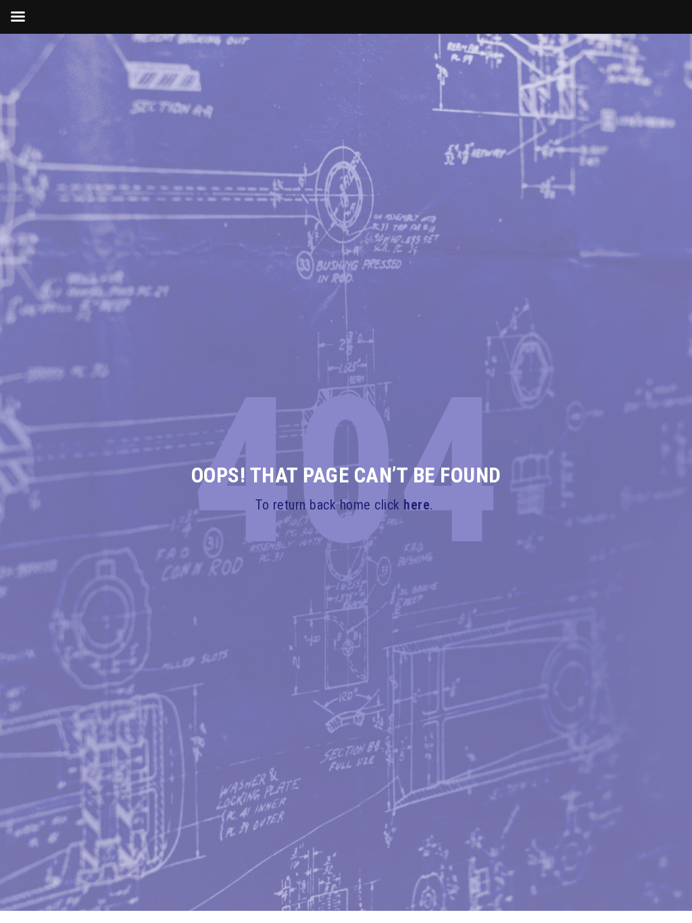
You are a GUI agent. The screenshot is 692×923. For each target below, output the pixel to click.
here (416, 505)
